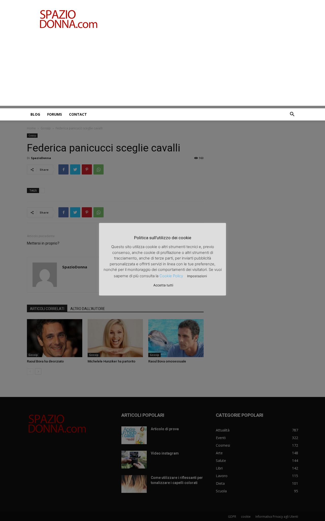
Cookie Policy (171, 275)
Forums (54, 114)
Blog (35, 114)
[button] (292, 114)
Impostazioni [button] (197, 276)
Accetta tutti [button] (163, 285)
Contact (78, 114)
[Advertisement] (162, 70)
